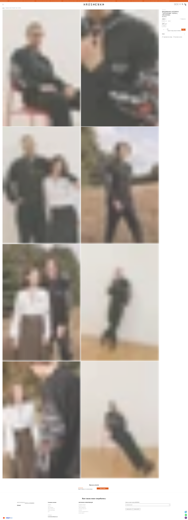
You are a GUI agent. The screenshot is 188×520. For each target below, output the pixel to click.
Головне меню (52, 502)
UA (175, 4)
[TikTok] (20, 505)
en (177, 4)
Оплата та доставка (51, 510)
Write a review (102, 488)
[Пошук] (182, 4)
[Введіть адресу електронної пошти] (169, 505)
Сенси (163, 33)
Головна (49, 504)
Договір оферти (81, 512)
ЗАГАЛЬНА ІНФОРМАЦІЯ (86, 502)
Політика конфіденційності (83, 511)
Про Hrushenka (50, 507)
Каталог (49, 505)
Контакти (80, 510)
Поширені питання (82, 504)
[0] (185, 4)
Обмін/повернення (51, 508)
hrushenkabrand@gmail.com (53, 516)
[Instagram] (17, 505)
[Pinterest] (19, 505)
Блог (49, 511)
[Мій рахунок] (180, 4)
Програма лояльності (82, 508)
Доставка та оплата (82, 505)
